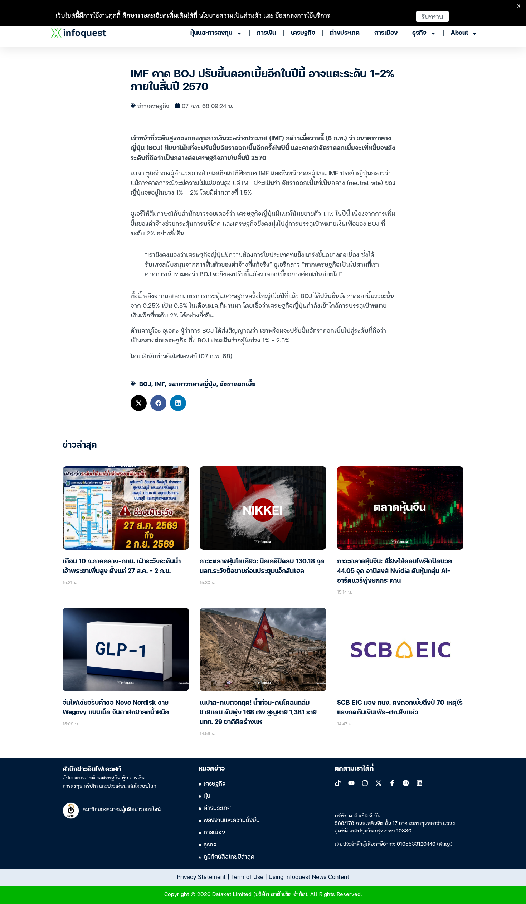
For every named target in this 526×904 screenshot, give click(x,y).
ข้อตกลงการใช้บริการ (302, 15)
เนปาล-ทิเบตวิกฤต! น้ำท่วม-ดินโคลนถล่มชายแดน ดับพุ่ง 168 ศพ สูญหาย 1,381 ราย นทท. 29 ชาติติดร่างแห (258, 712)
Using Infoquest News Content (309, 876)
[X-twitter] (378, 783)
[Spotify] (406, 783)
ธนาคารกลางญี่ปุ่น (192, 383)
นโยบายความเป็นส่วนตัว (230, 15)
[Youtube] (351, 783)
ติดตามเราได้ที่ (354, 769)
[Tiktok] (338, 783)
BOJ (145, 383)
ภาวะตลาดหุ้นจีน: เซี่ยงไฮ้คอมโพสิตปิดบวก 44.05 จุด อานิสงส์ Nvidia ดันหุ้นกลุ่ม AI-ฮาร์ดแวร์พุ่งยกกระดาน (394, 571)
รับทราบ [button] (432, 16)
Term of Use (247, 876)
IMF (160, 383)
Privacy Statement (201, 876)
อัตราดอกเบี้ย (238, 383)
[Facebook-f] (392, 783)
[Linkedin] (419, 783)
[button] (139, 403)
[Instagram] (365, 783)
